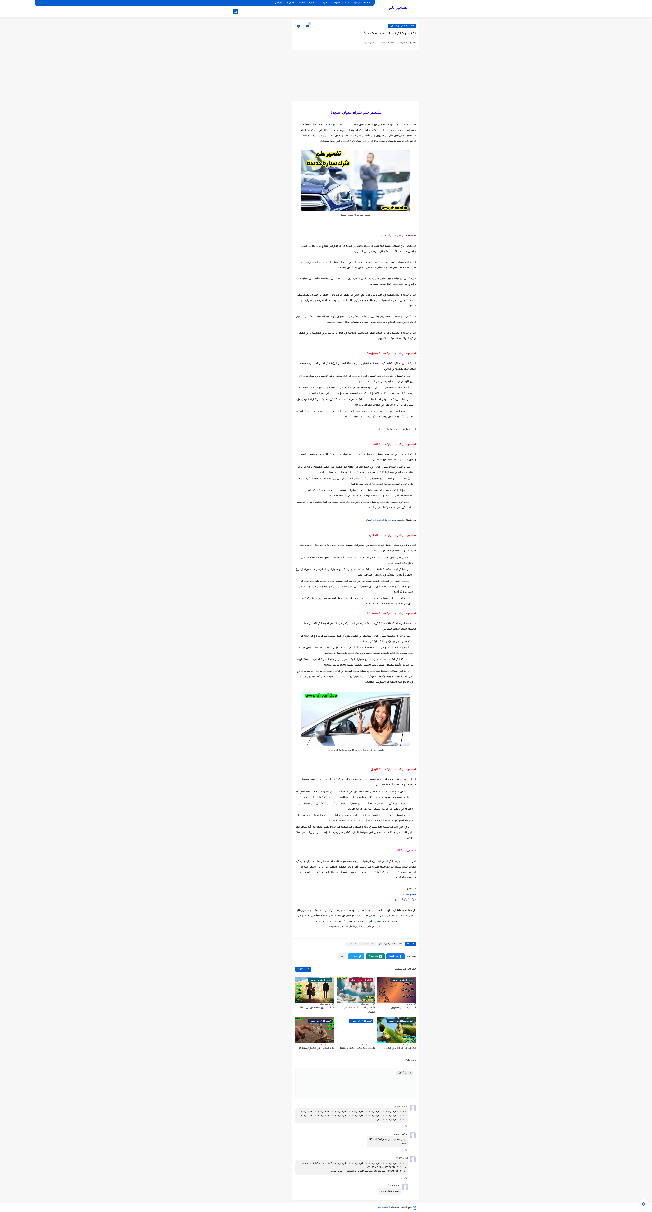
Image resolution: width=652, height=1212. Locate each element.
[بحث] (235, 11)
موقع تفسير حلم (379, 921)
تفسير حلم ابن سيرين (403, 1008)
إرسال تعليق (405, 1072)
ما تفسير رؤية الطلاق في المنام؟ (315, 1008)
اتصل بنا (290, 3)
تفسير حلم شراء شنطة (391, 429)
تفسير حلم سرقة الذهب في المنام (385, 520)
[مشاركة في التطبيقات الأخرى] (342, 956)
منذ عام (410, 1004)
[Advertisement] (355, 75)
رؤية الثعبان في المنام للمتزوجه (316, 1048)
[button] (395, 956)
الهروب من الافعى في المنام (400, 1048)
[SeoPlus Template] (415, 1207)
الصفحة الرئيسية (362, 3)
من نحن (278, 3)
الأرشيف (323, 3)
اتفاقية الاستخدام (307, 3)
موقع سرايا (409, 894)
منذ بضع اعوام (366, 1004)
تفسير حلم (398, 8)
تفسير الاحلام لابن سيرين (402, 26)
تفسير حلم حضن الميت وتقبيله (357, 1048)
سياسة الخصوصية (341, 3)
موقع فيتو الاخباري (405, 899)
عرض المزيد (303, 969)
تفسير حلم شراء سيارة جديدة (360, 944)
